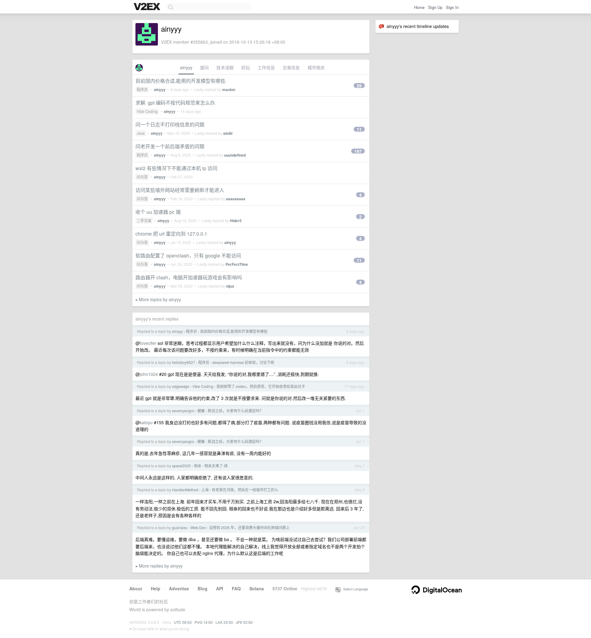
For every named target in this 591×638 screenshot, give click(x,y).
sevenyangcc (183, 410)
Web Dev (198, 527)
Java (141, 133)
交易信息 (291, 67)
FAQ (236, 588)
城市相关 (316, 67)
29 (359, 85)
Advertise (179, 588)
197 (358, 151)
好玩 (245, 67)
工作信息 (266, 67)
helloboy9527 (183, 362)
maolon (228, 89)
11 (359, 129)
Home (419, 7)
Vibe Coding (147, 111)
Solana (256, 588)
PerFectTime (237, 264)
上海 (205, 489)
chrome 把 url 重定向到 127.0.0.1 (171, 233)
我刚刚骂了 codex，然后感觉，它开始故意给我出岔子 (260, 386)
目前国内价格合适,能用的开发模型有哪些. (181, 80)
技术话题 (225, 67)
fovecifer (148, 343)
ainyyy (186, 67)
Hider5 (236, 220)
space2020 (181, 465)
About (135, 588)
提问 (204, 67)
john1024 (149, 374)
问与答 (142, 176)
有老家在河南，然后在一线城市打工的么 (245, 489)
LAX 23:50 (224, 622)
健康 (201, 410)
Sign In (452, 7)
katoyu (146, 422)
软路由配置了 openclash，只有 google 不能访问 (188, 255)
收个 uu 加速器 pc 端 (158, 211)
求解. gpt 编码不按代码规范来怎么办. (175, 102)
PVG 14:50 (204, 622)
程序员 (142, 89)
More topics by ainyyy (160, 299)
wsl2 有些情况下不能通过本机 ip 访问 (176, 168)
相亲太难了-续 (216, 465)
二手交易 (144, 220)
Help (155, 588)
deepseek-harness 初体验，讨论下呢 (243, 362)
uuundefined (235, 155)
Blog (202, 588)
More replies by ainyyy (161, 566)
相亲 (197, 465)
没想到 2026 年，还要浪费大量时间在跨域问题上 (249, 527)
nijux (230, 286)
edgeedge (180, 386)
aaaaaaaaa (235, 198)
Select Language (354, 588)
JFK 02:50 (244, 622)
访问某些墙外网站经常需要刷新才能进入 (179, 189)
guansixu (179, 527)
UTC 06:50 (183, 622)
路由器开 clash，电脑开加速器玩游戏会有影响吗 (188, 277)
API (219, 588)
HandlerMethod (185, 489)
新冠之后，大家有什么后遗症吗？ (235, 410)
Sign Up (435, 7)
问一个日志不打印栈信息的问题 (169, 124)
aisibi (227, 133)
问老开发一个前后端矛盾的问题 (169, 146)
